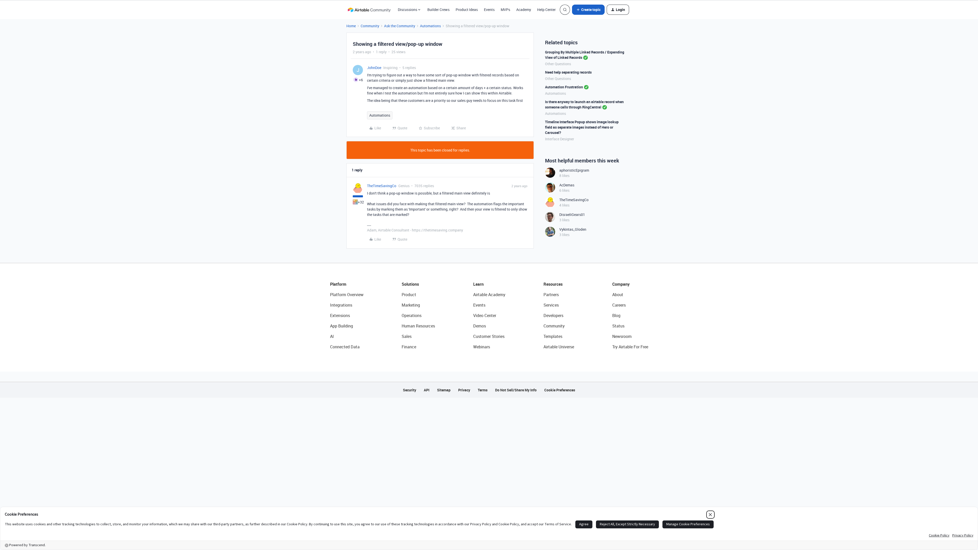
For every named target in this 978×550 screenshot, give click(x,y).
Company (621, 284)
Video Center (484, 315)
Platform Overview (346, 294)
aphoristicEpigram (574, 170)
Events (489, 9)
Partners (551, 294)
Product (409, 294)
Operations (412, 315)
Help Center (546, 9)
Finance (409, 347)
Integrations (341, 305)
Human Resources (418, 326)
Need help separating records (568, 72)
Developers (553, 315)
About (617, 294)
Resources (553, 284)
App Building (341, 326)
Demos (479, 326)
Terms (482, 390)
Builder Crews (438, 9)
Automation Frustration (564, 87)
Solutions (410, 284)
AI (332, 336)
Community (370, 25)
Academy (523, 9)
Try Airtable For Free (630, 347)
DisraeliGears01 (572, 214)
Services (551, 305)
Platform (338, 284)
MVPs (505, 9)
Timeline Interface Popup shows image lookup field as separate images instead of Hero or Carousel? (582, 127)
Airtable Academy (489, 294)
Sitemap (444, 390)
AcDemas (566, 185)
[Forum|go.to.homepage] (369, 10)
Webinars (481, 347)
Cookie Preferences (559, 390)
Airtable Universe (559, 347)
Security (409, 390)
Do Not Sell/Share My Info (516, 390)
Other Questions (558, 63)
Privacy (464, 390)
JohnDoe (374, 67)
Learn (478, 284)
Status (618, 326)
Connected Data (345, 347)
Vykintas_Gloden (572, 229)
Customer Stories (489, 336)
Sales (407, 336)
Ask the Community (399, 25)
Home (351, 25)
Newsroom (622, 336)
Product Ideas (467, 9)
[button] (588, 10)
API (426, 390)
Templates (553, 336)
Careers (619, 305)
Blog (616, 315)
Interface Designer (559, 138)
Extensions (340, 315)
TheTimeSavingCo (381, 185)
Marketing (411, 305)
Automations (430, 25)
